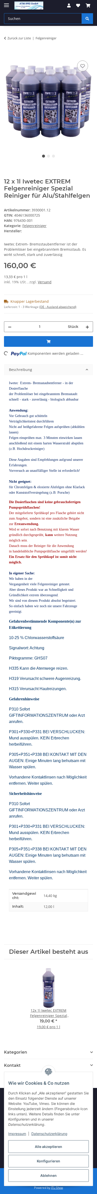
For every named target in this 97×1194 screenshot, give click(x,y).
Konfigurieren (48, 1161)
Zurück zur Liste (19, 38)
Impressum (17, 1134)
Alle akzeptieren (48, 1146)
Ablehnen (48, 1175)
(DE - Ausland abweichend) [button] (57, 307)
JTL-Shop (57, 1188)
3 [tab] (53, 156)
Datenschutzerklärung (49, 1134)
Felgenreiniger (34, 225)
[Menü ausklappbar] (6, 3)
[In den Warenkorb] (8, 54)
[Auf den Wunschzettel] (82, 65)
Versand (44, 282)
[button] (68, 5)
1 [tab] (43, 156)
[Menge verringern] (9, 327)
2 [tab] (48, 156)
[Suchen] (87, 18)
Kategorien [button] (15, 1052)
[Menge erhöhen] (87, 327)
